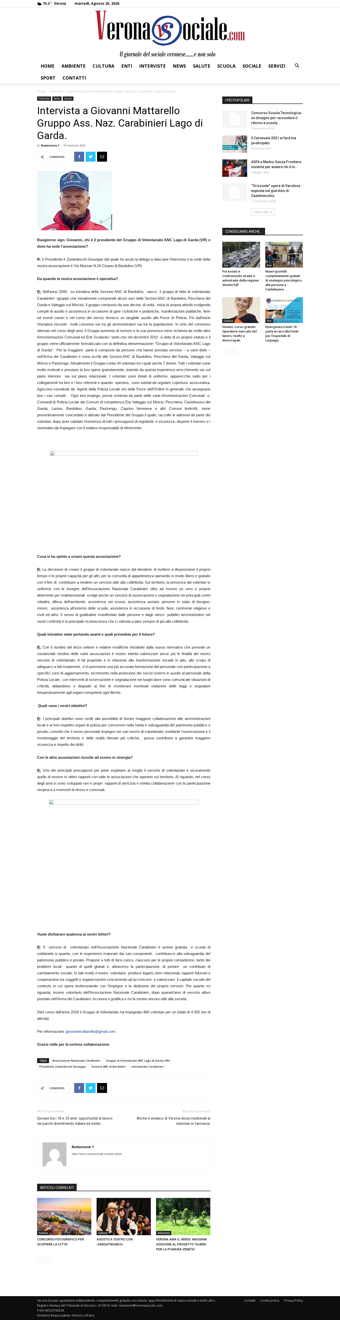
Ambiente (73, 66)
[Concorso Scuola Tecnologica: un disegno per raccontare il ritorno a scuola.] (234, 119)
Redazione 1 (50, 145)
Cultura (103, 66)
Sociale (251, 66)
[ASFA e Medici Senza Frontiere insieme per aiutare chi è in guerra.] (234, 168)
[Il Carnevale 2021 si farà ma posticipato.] (234, 144)
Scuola (226, 66)
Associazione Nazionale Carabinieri (76, 1060)
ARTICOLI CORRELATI (57, 1188)
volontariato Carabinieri (147, 1066)
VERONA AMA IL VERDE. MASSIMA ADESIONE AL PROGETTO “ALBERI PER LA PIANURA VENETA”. (181, 1244)
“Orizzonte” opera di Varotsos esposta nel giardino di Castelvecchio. (275, 191)
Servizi (276, 66)
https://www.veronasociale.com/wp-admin (97, 1153)
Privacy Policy (293, 1300)
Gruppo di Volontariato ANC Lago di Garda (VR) (138, 1060)
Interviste (152, 66)
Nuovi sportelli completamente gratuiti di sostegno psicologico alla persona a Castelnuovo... (283, 280)
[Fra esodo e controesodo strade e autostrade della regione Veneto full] (241, 255)
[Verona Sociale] (170, 33)
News (179, 66)
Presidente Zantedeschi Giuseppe (62, 1066)
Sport (48, 78)
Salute (201, 66)
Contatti (74, 78)
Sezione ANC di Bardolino (108, 1066)
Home (48, 66)
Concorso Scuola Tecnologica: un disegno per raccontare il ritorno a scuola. (276, 118)
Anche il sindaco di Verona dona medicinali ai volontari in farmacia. (173, 1121)
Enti (126, 66)
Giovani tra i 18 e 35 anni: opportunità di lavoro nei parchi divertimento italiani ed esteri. (75, 1121)
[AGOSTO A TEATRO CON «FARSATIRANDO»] (124, 1216)
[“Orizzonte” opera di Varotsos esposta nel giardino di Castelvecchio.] (234, 192)
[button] (297, 66)
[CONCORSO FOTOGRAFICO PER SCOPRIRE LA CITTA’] (64, 1216)
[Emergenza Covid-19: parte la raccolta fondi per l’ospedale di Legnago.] (284, 310)
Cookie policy (269, 1300)
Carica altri (261, 212)
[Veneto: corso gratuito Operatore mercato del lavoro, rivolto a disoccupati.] (241, 310)
